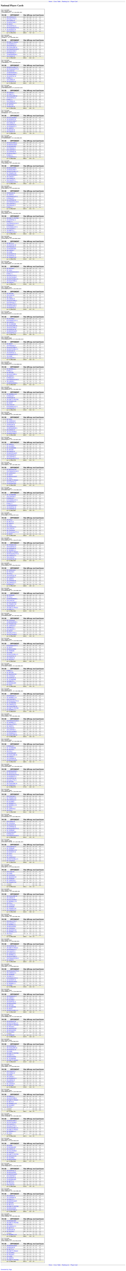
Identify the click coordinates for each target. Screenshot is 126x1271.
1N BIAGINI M (11, 106)
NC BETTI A (10, 243)
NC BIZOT (10, 24)
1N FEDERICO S (11, 44)
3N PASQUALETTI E (13, 27)
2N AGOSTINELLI (12, 143)
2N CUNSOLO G (11, 17)
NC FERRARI (10, 595)
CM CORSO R (11, 20)
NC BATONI (10, 105)
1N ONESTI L (10, 94)
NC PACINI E (10, 268)
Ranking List (65, 1)
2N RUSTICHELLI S (12, 67)
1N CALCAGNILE (12, 117)
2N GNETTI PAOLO (12, 42)
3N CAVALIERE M (12, 47)
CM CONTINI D (11, 31)
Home (50, 1)
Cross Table (57, 1)
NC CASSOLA (11, 530)
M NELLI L (10, 78)
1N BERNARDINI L (12, 54)
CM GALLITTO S (11, 19)
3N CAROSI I (10, 92)
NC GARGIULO (11, 421)
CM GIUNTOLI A (11, 26)
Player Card (74, 1)
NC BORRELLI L (11, 369)
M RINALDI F (10, 198)
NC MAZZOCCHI (11, 469)
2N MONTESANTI (12, 144)
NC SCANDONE (11, 324)
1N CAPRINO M (11, 151)
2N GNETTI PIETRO (13, 218)
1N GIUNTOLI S (11, 220)
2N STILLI (9, 520)
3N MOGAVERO (11, 168)
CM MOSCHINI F (12, 22)
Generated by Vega (6, 1269)
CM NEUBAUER (11, 146)
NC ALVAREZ (10, 319)
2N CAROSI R (11, 132)
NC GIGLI (9, 270)
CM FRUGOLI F (11, 53)
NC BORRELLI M (12, 394)
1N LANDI (9, 252)
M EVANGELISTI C (12, 182)
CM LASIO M (10, 71)
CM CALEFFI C (11, 180)
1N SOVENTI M (11, 29)
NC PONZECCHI (11, 173)
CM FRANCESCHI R (13, 49)
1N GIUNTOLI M (11, 76)
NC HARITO (10, 128)
